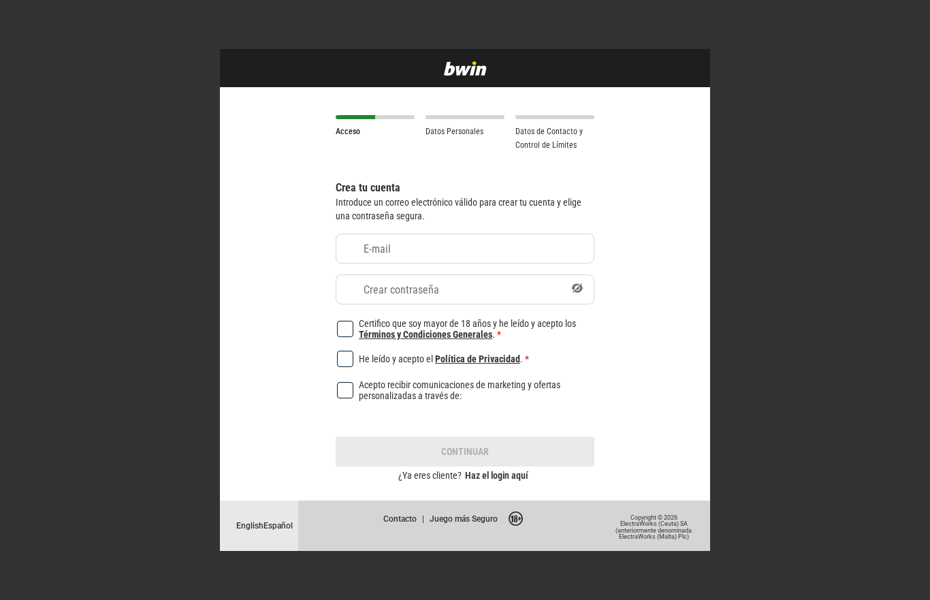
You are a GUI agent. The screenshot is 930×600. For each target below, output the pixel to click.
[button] (577, 289)
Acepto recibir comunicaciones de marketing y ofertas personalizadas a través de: (459, 390)
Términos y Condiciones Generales (425, 334)
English (249, 525)
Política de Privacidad (477, 358)
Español (278, 525)
